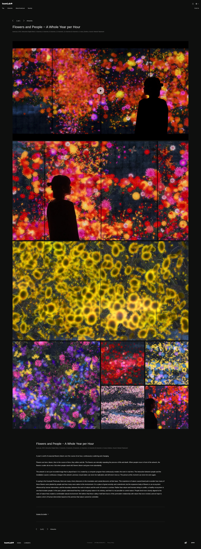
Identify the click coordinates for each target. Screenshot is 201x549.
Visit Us (196, 8)
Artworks (10, 8)
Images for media (41, 514)
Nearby (30, 8)
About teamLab (20, 8)
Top (3, 8)
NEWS (19, 543)
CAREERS (27, 543)
